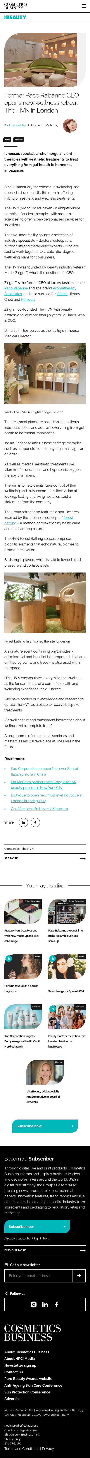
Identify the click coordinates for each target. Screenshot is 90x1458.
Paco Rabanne (16, 288)
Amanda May (17, 125)
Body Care (79, 1007)
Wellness (19, 139)
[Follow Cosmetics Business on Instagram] (33, 1306)
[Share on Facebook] (35, 822)
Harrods (27, 299)
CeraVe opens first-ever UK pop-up (39, 809)
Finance (58, 1062)
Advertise (12, 1399)
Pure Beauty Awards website (28, 1379)
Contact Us (13, 1372)
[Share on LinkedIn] (23, 822)
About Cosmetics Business (26, 1352)
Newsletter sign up (20, 1365)
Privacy (48, 1449)
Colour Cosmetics (32, 901)
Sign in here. (42, 1238)
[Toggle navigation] (84, 6)
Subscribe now (29, 1126)
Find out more (15, 1250)
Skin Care (36, 1007)
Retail (7, 139)
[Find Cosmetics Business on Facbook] (56, 1306)
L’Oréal (62, 294)
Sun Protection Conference (27, 1392)
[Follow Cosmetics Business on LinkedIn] (45, 1306)
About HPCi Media (19, 1359)
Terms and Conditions (21, 1449)
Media (37, 956)
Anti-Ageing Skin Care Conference (33, 1385)
